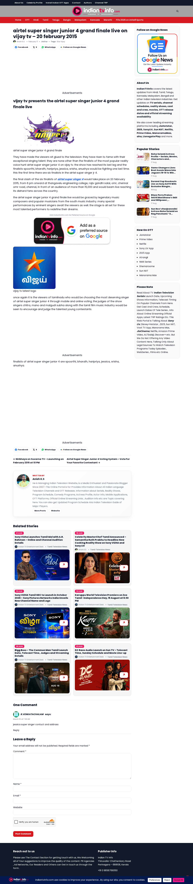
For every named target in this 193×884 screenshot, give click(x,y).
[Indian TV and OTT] (96, 11)
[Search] (177, 11)
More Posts (40, 510)
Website (55, 510)
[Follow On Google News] (157, 53)
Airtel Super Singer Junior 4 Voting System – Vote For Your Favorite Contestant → (98, 460)
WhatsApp (50, 47)
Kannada (95, 19)
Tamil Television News (57, 546)
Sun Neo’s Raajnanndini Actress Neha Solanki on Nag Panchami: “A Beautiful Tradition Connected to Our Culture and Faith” (164, 211)
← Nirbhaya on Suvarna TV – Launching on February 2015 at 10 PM (38, 460)
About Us (19, 2)
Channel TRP (101, 2)
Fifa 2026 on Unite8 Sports (129, 19)
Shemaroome (147, 266)
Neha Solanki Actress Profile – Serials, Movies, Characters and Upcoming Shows (164, 156)
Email (17, 795)
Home (18, 19)
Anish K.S (38, 479)
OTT (27, 19)
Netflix (142, 244)
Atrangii (143, 257)
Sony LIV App (146, 248)
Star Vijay (61, 41)
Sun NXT (143, 270)
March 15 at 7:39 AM (21, 719)
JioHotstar (145, 235)
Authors (88, 2)
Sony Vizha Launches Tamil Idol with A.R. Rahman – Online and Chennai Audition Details (39, 539)
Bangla (67, 19)
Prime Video (146, 239)
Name (17, 784)
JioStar (44, 41)
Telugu (55, 19)
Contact (76, 2)
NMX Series (145, 261)
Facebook (23, 47)
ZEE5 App (144, 253)
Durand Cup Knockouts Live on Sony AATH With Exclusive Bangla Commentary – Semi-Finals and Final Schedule (163, 184)
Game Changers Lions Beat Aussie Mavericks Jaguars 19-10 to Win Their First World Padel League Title (163, 170)
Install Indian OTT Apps (57, 2)
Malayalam (80, 19)
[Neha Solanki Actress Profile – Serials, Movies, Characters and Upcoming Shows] (143, 158)
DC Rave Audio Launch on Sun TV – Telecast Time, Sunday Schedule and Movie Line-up (101, 652)
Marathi (108, 19)
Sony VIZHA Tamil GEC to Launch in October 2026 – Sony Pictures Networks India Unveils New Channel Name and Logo (41, 598)
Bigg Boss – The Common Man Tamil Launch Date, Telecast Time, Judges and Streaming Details (42, 653)
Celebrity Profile (34, 2)
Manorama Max (148, 275)
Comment (19, 751)
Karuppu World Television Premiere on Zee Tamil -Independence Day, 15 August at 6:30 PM (102, 598)
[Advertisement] (72, 71)
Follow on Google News (74, 47)
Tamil (45, 19)
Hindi (36, 19)
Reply (16, 730)
